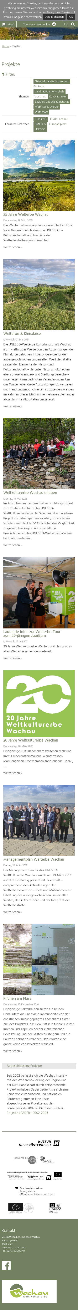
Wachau (5, 46)
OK (71, 17)
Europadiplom (57, 124)
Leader (63, 119)
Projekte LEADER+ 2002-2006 (27, 1113)
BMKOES (40, 124)
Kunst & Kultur (58, 96)
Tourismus (39, 96)
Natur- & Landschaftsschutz (52, 81)
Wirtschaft (41, 112)
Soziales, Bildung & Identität (52, 102)
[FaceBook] (6, 1266)
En (65, 24)
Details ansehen (54, 17)
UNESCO (40, 129)
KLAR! (53, 119)
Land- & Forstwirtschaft (49, 91)
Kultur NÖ (41, 119)
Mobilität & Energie (46, 107)
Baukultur (39, 86)
